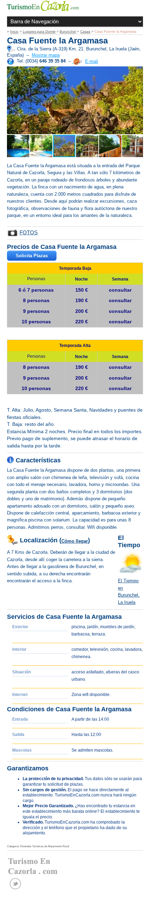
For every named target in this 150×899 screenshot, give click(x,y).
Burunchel (68, 31)
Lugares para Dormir (39, 31)
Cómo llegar (74, 541)
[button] (13, 100)
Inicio (14, 31)
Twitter (15, 883)
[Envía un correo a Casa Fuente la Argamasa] (77, 61)
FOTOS (29, 232)
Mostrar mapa (46, 55)
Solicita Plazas (32, 255)
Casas (85, 31)
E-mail (91, 61)
